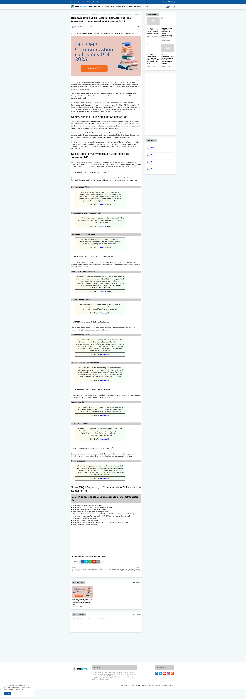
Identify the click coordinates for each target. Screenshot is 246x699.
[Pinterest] (94, 561)
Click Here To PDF (100, 313)
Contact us (81, 2)
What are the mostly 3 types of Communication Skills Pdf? (92, 507)
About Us (73, 2)
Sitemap (170, 685)
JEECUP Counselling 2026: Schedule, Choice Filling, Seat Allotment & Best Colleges (167, 59)
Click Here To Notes (100, 205)
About (127, 685)
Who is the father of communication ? (85, 525)
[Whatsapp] (90, 561)
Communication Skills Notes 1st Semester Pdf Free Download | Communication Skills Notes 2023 (82, 601)
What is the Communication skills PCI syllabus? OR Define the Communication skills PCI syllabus (105, 514)
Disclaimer (164, 685)
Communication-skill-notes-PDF (89, 556)
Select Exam (109, 6)
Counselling (138, 6)
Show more (136, 582)
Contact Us (19, 689)
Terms (99, 2)
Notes (78, 14)
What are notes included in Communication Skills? (90, 509)
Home (90, 6)
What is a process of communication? (85, 520)
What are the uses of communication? (85, 518)
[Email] (98, 561)
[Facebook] (82, 561)
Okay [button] (7, 693)
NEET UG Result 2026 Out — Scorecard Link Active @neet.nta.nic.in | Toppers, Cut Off (167, 32)
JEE (145, 6)
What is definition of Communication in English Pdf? (90, 512)
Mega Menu (97, 6)
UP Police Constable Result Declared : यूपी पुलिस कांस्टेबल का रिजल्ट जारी (152, 30)
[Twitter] (86, 561)
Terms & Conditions (154, 685)
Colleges (129, 6)
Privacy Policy (91, 2)
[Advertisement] (107, 540)
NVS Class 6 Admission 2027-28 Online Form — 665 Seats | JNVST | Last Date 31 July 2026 (153, 59)
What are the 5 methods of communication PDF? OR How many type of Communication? (102, 516)
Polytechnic (119, 6)
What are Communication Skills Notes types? (88, 505)
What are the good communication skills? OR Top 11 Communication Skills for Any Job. (102, 522)
